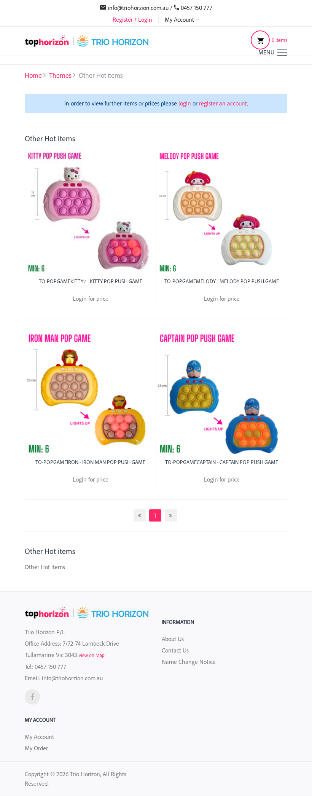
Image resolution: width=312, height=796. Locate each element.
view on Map (92, 655)
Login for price (90, 298)
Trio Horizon (85, 774)
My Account (39, 736)
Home (33, 75)
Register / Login (132, 19)
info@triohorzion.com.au (138, 8)
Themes (60, 75)
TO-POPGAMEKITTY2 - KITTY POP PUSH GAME (90, 281)
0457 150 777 (196, 8)
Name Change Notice (189, 661)
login (184, 103)
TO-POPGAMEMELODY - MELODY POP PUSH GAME (221, 281)
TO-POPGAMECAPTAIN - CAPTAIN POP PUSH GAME (221, 462)
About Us (173, 639)
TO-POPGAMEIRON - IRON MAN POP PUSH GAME (90, 462)
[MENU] (282, 52)
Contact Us (175, 650)
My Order (36, 748)
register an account (223, 103)
